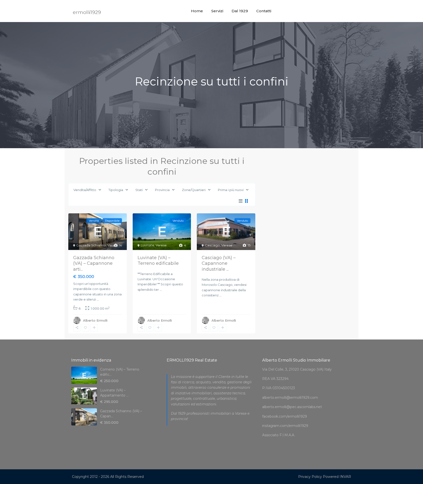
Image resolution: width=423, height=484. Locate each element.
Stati (139, 190)
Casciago (212, 245)
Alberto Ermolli (95, 320)
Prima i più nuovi (231, 190)
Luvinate (147, 245)
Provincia (162, 190)
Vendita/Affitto (84, 190)
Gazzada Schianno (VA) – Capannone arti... (93, 263)
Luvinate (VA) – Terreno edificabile (158, 260)
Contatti (263, 11)
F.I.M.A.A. (287, 435)
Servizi (217, 11)
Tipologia (115, 190)
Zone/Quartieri (194, 190)
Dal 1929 (240, 11)
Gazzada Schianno (91, 245)
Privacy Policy (310, 476)
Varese (112, 245)
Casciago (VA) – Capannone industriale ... (218, 263)
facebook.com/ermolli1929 (284, 416)
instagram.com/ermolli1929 (285, 426)
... (98, 299)
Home (197, 11)
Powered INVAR (337, 476)
